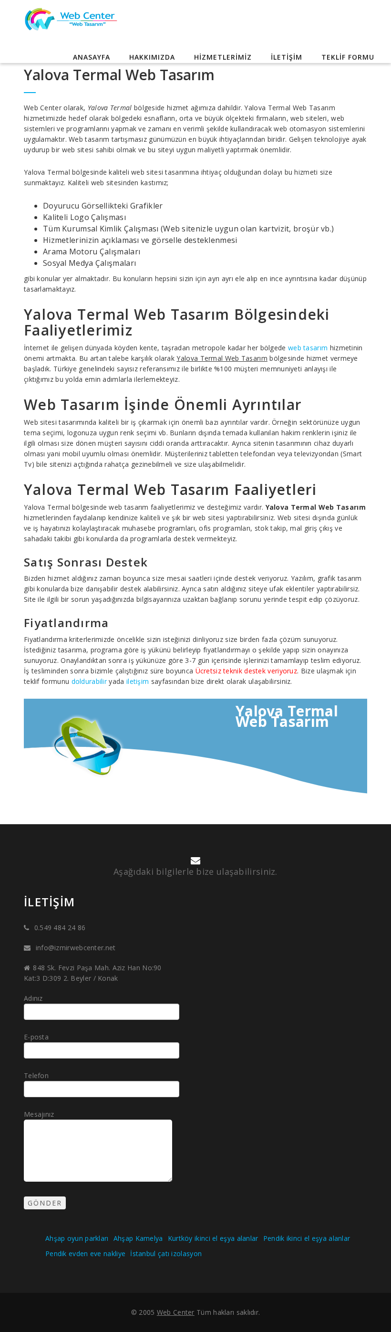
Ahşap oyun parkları (77, 1238)
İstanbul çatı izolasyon (166, 1253)
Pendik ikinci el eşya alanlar (306, 1238)
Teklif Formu (347, 57)
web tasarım (308, 347)
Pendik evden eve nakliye (85, 1253)
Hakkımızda (152, 57)
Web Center (176, 1312)
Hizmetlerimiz (223, 57)
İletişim (286, 57)
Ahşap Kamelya (138, 1238)
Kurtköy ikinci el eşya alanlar (213, 1238)
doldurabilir (89, 681)
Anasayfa (91, 57)
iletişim (137, 681)
